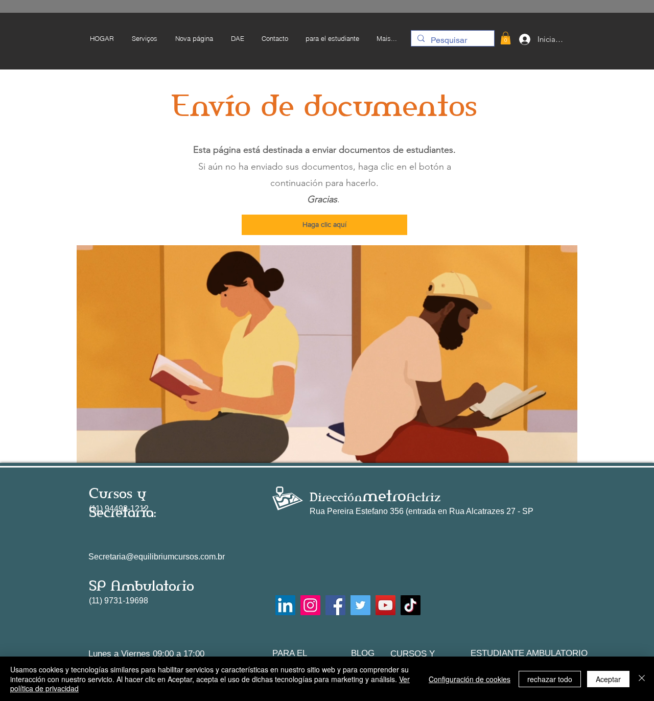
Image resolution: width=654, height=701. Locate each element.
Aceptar (608, 679)
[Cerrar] (642, 679)
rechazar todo (549, 679)
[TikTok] (411, 605)
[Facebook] (335, 605)
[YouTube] (385, 605)
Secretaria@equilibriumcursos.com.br (156, 556)
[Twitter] (360, 605)
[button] (331, 38)
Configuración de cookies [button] (469, 679)
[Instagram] (310, 605)
